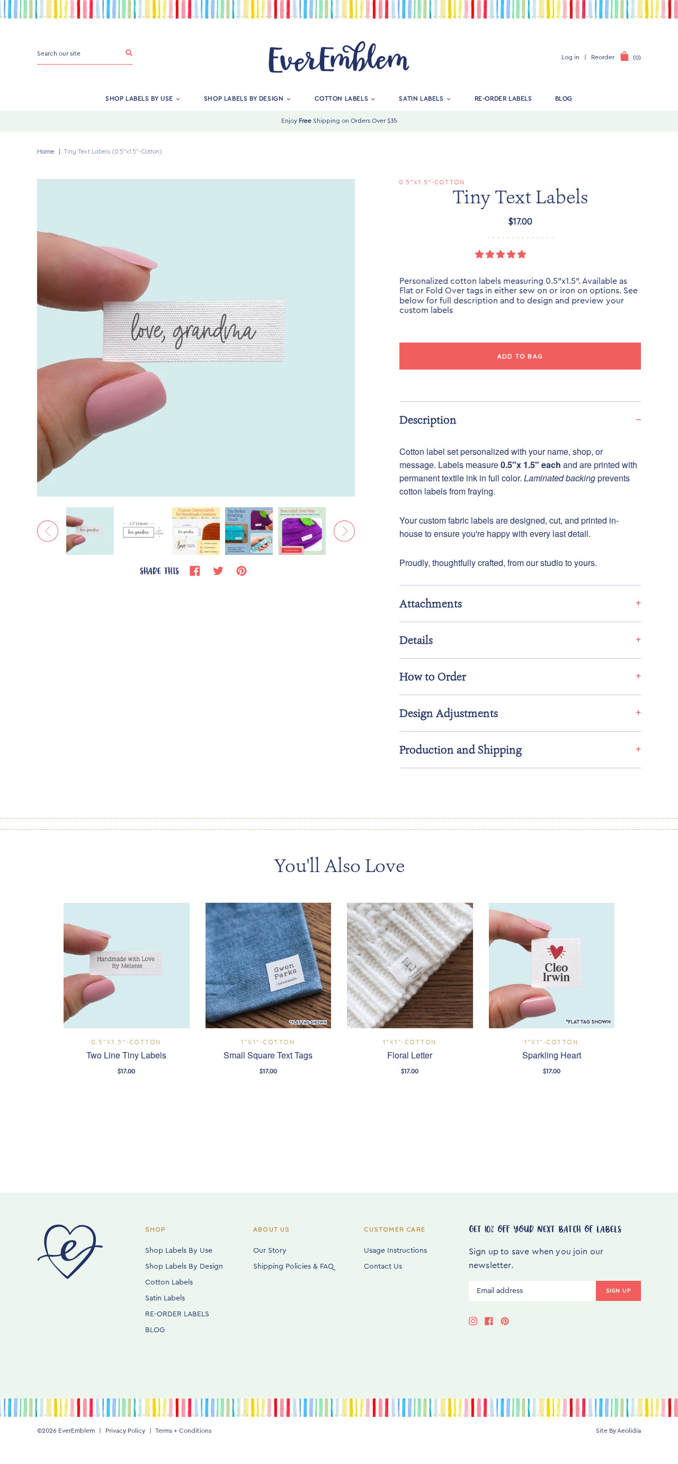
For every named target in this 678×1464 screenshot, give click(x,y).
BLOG (564, 98)
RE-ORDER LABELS (503, 98)
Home (45, 151)
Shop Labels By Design (244, 98)
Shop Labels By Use (139, 98)
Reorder (602, 57)
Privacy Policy (125, 1430)
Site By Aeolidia (618, 1430)
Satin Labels (421, 98)
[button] (501, 254)
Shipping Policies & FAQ (293, 1266)
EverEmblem (76, 1430)
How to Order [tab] (432, 676)
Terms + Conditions (183, 1430)
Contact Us (383, 1266)
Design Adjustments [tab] (448, 713)
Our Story (270, 1250)
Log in (570, 57)
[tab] (520, 419)
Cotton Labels (342, 98)
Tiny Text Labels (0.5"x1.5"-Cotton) (113, 151)
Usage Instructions (395, 1250)
